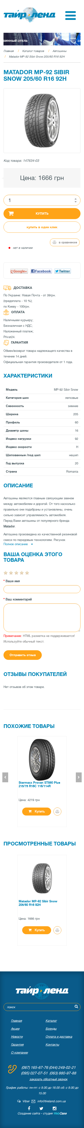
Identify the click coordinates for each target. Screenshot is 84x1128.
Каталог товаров (33, 51)
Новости (17, 1036)
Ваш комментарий (19, 599)
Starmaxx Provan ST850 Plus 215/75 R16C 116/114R (39, 784)
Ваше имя (13, 581)
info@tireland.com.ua (51, 1101)
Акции (15, 1028)
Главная (9, 51)
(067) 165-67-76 (34, 1068)
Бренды (51, 1028)
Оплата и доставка (59, 1036)
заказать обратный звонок (48, 1079)
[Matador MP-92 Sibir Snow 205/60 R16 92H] (42, 120)
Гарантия (17, 1044)
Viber (25, 1101)
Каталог (51, 1020)
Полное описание (16, 544)
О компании (19, 1052)
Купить (42, 213)
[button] (70, 19)
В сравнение (67, 242)
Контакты (52, 1044)
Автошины (59, 51)
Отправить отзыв (23, 655)
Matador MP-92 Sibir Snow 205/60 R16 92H (37, 56)
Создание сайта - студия (42, 1113)
